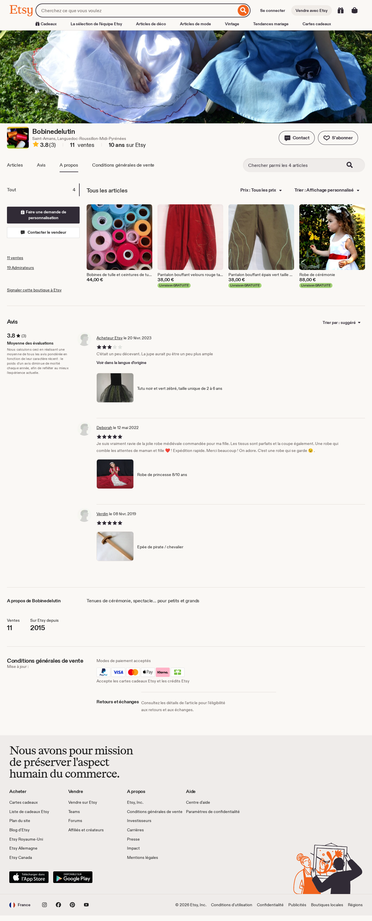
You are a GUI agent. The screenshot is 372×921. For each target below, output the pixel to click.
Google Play (72, 877)
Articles (15, 165)
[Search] (353, 165)
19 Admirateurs (20, 267)
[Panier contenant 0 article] (355, 10)
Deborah (104, 427)
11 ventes (15, 257)
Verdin (102, 513)
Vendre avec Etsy (312, 10)
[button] (297, 138)
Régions (355, 904)
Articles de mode (195, 23)
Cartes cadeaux (317, 23)
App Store (29, 877)
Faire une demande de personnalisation (45, 215)
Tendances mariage (271, 23)
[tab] (43, 189)
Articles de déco (151, 23)
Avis (41, 165)
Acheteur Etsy (109, 338)
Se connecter (272, 10)
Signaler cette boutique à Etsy (34, 290)
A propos (69, 165)
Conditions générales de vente (123, 165)
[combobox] (135, 10)
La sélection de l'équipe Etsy (96, 23)
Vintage (232, 23)
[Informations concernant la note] (35, 145)
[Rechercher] (243, 10)
